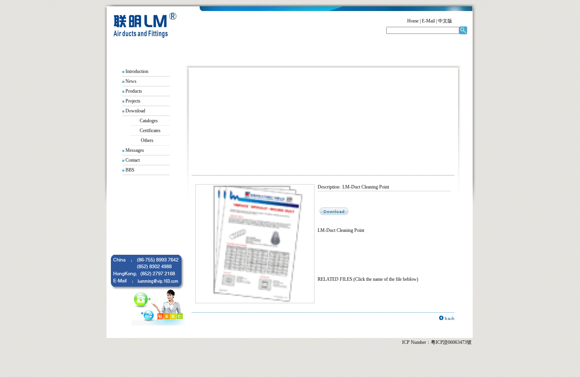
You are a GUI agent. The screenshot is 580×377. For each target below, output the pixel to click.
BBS (130, 170)
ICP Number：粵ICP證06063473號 (436, 342)
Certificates (150, 130)
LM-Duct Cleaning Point (365, 187)
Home (413, 21)
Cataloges (149, 120)
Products (133, 91)
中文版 (445, 21)
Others (147, 140)
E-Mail (428, 21)
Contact (132, 160)
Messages (134, 150)
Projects (132, 101)
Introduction (136, 71)
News (131, 81)
